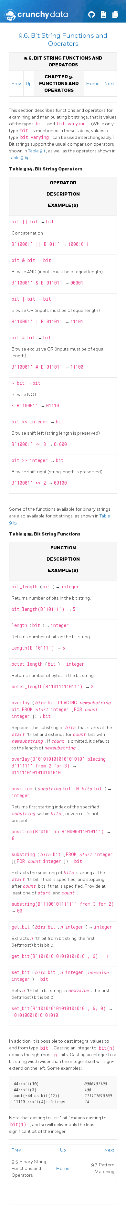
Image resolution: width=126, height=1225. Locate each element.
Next (109, 83)
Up (29, 83)
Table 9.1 (37, 151)
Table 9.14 (19, 157)
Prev (16, 83)
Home (93, 83)
